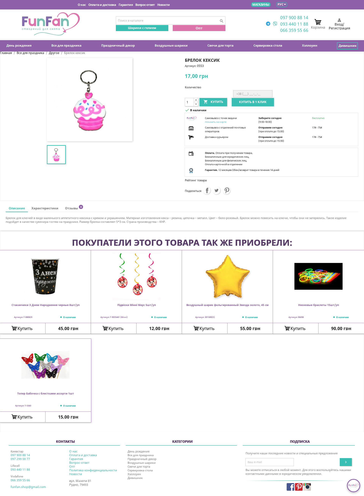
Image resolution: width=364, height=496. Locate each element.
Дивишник (135, 478)
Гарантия (126, 5)
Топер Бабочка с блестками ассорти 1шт (45, 393)
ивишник (348, 46)
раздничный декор (118, 45)
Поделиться (206, 190)
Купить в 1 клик (253, 102)
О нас (82, 5)
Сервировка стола (140, 470)
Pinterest (226, 190)
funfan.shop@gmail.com (28, 487)
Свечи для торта (139, 466)
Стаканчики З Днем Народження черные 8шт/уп (46, 305)
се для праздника (66, 45)
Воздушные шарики (142, 463)
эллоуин (309, 45)
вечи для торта (220, 45)
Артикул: (190, 66)
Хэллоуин (134, 474)
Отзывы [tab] (73, 207)
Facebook (290, 487)
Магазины (260, 4)
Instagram (307, 487)
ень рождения (18, 45)
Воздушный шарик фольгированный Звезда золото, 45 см (227, 305)
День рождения (138, 451)
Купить (213, 101)
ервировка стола (267, 45)
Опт (199, 28)
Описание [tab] (17, 208)
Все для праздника (141, 455)
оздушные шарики (171, 45)
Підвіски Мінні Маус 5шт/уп (136, 305)
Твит (216, 190)
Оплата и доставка (102, 5)
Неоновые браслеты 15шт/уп (318, 305)
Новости (163, 5)
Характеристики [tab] (44, 208)
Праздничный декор (142, 459)
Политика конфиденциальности (93, 470)
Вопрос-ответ (145, 5)
